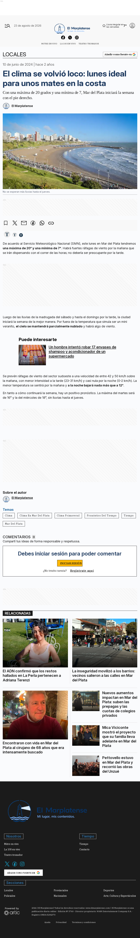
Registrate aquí (82, 570)
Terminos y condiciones (84, 922)
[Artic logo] (12, 911)
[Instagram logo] (22, 866)
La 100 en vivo (68, 43)
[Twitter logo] (7, 866)
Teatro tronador (89, 43)
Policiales (27, 361)
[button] (7, 234)
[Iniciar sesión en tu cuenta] (132, 26)
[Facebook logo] (15, 866)
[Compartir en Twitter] (15, 223)
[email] (24, 223)
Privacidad (61, 922)
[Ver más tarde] (6, 223)
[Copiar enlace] (51, 223)
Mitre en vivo (49, 43)
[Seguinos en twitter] (70, 38)
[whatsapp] (42, 223)
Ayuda (47, 922)
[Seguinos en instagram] (77, 38)
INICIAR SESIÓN (71, 563)
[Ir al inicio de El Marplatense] (72, 26)
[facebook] (33, 223)
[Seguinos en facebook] (63, 38)
